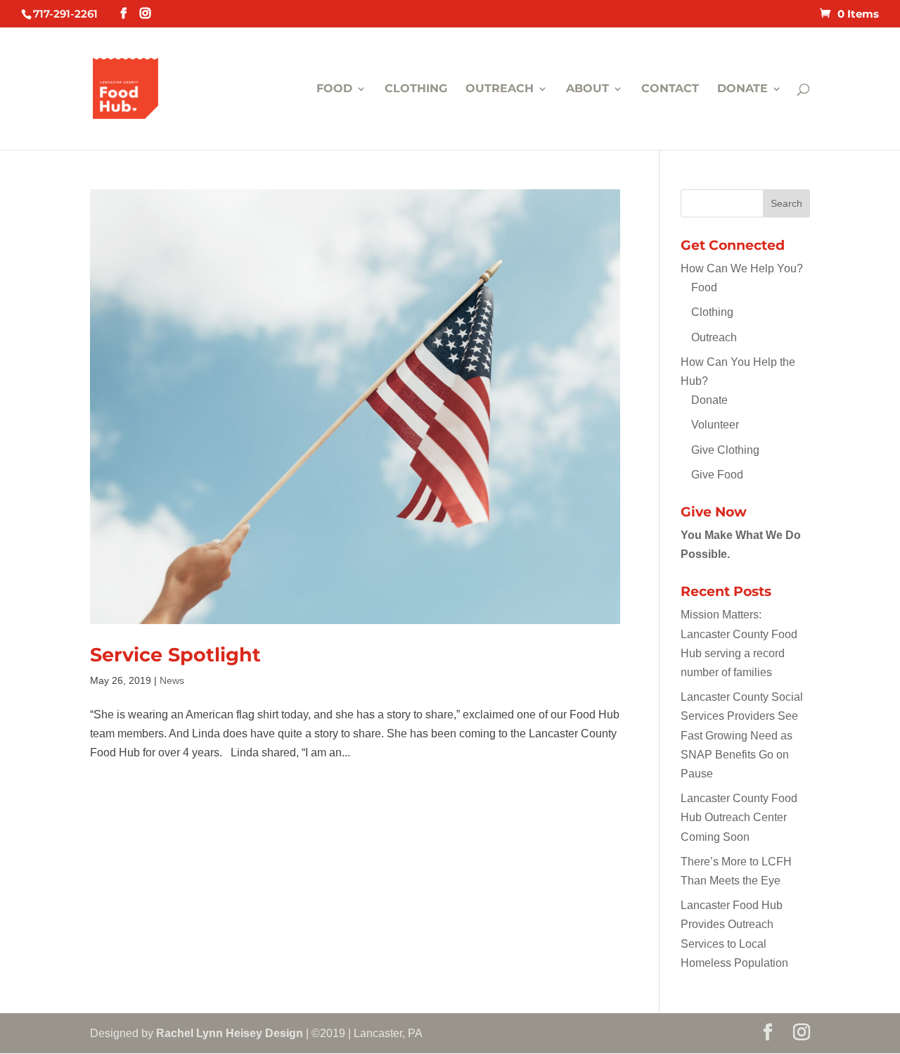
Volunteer (715, 425)
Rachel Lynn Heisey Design (229, 1033)
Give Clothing (725, 450)
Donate (742, 89)
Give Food (717, 475)
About (587, 89)
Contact (670, 89)
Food (334, 89)
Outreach (499, 89)
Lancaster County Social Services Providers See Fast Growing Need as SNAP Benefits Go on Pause (742, 735)
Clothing (416, 89)
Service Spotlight (175, 654)
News (172, 680)
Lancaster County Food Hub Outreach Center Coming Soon (739, 817)
